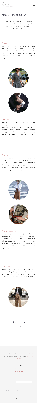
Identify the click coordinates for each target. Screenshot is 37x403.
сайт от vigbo (18, 398)
